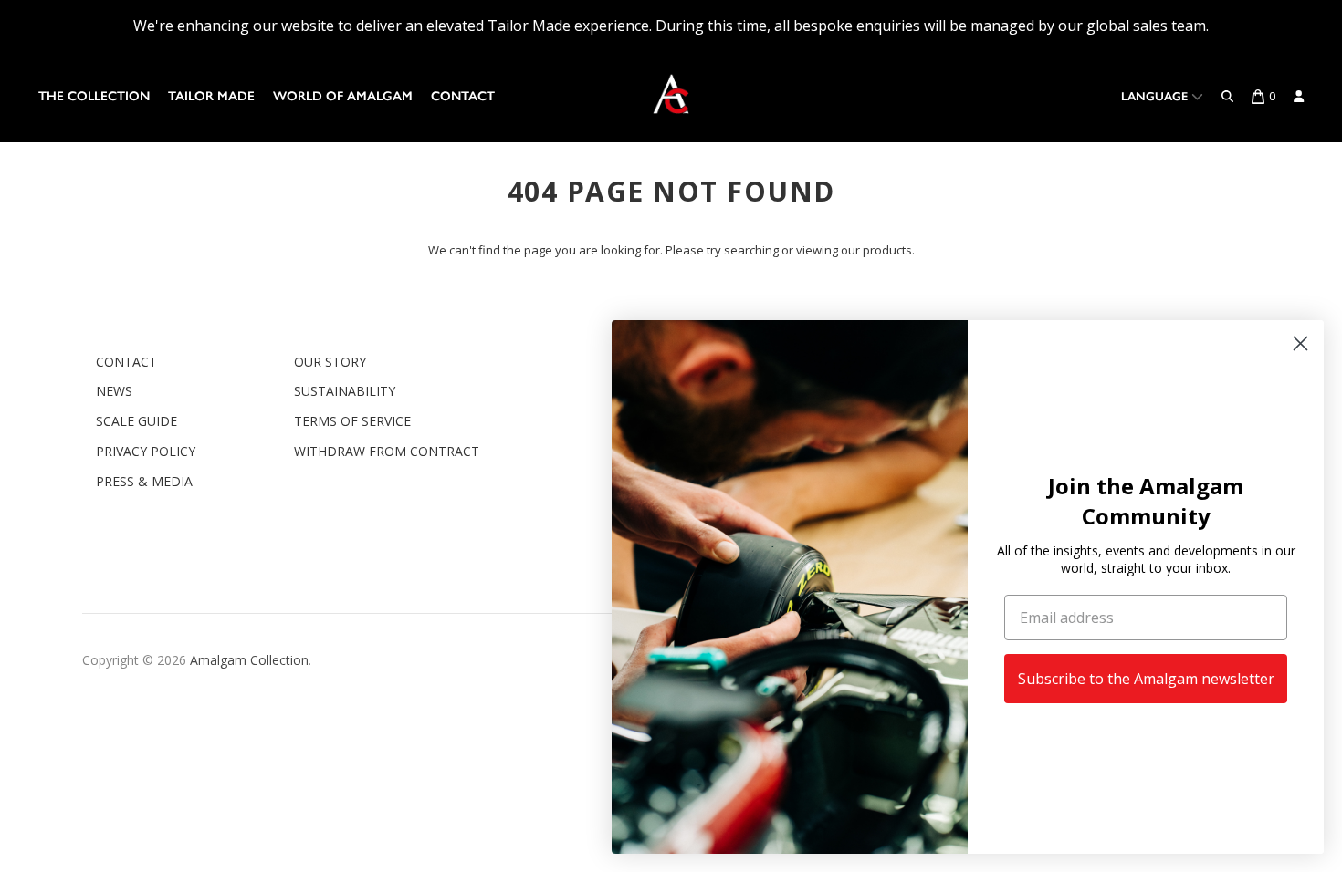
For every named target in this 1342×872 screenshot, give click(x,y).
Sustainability (344, 391)
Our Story (330, 361)
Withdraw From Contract (386, 451)
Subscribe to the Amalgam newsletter (1146, 679)
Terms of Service (352, 421)
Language (1156, 96)
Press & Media (144, 481)
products (887, 250)
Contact (463, 96)
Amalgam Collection (249, 660)
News (114, 391)
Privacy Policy (145, 451)
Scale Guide (136, 421)
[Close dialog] (1300, 343)
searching (751, 250)
